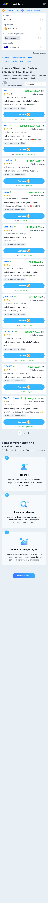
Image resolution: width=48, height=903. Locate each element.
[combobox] (4, 28)
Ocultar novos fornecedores (12, 85)
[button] (18, 38)
